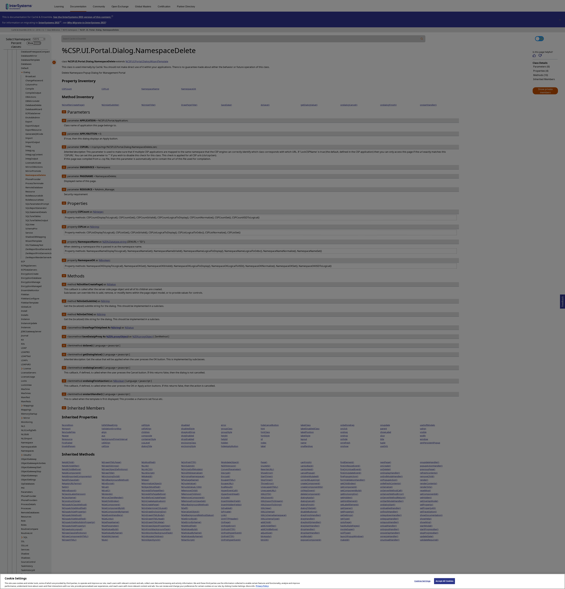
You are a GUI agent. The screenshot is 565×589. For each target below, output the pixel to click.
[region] (282, 581)
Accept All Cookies (444, 581)
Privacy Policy (262, 586)
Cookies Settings (422, 581)
